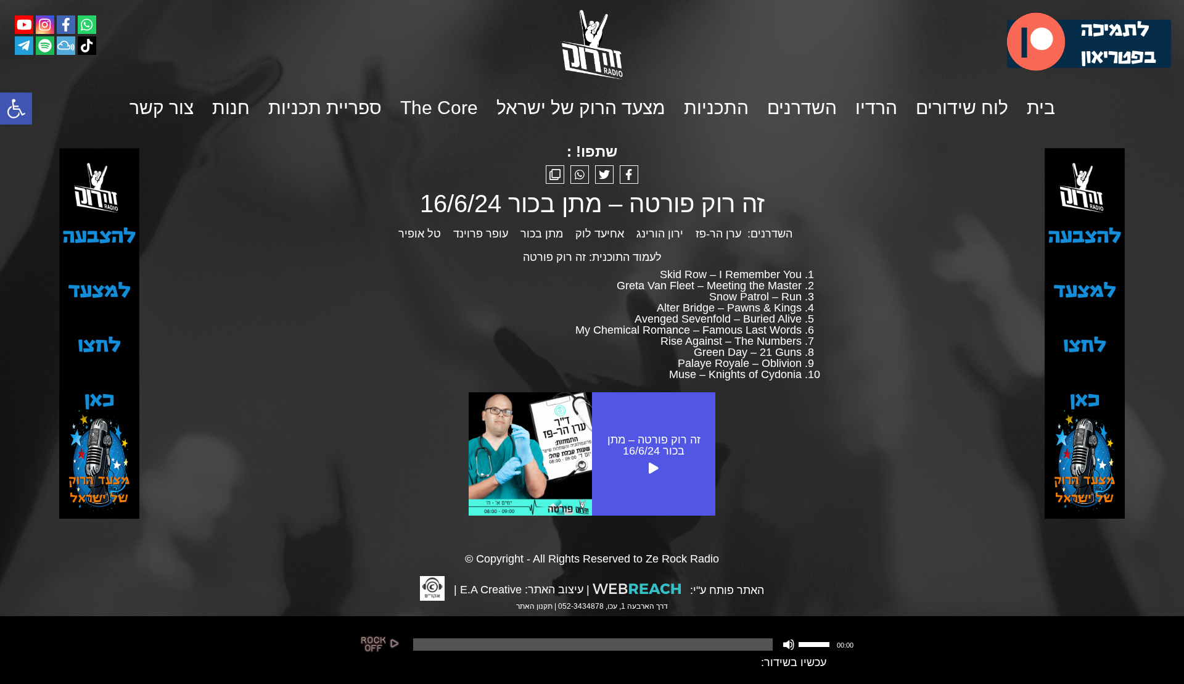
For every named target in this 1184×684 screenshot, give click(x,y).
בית (1041, 107)
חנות (231, 107)
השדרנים (802, 107)
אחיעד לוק (599, 234)
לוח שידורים (962, 107)
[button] (16, 109)
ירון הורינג (659, 234)
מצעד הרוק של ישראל (580, 107)
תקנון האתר (534, 606)
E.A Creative (491, 589)
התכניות (716, 107)
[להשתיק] (789, 644)
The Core (439, 107)
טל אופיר (419, 234)
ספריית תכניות (325, 107)
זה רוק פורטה (554, 257)
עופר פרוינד (480, 234)
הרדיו (876, 107)
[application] (632, 644)
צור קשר (162, 107)
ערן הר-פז (718, 234)
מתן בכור (541, 234)
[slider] (816, 643)
